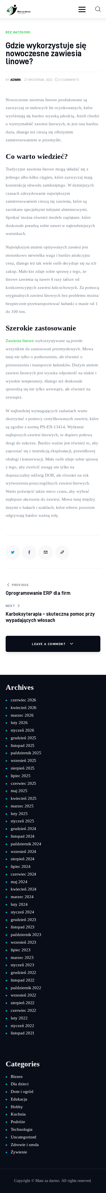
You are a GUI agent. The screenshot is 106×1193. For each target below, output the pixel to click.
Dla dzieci (20, 1084)
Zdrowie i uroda (25, 1144)
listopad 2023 (22, 927)
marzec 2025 (22, 806)
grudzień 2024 (23, 828)
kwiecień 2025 (23, 798)
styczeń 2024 (22, 912)
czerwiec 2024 (23, 874)
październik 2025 (26, 753)
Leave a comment (49, 644)
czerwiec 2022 (23, 1010)
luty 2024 (19, 904)
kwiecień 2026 (23, 707)
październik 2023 (26, 934)
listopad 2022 (22, 980)
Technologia (22, 1129)
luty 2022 (19, 1018)
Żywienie (19, 1152)
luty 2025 (19, 813)
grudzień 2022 (23, 972)
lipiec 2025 (21, 775)
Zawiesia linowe (20, 340)
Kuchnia (18, 1114)
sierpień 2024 (22, 859)
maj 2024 (19, 881)
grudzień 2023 (23, 919)
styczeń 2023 (22, 965)
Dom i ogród (22, 1091)
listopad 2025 (22, 745)
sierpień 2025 (22, 768)
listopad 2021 (22, 1033)
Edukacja (19, 1099)
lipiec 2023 (21, 950)
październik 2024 (26, 844)
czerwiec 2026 (23, 700)
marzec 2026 (22, 715)
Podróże (18, 1121)
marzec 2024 (22, 896)
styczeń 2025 (22, 821)
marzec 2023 (22, 957)
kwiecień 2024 (23, 889)
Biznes (17, 1076)
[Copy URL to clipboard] (62, 552)
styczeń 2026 (22, 730)
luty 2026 (19, 722)
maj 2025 (19, 790)
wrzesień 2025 (23, 760)
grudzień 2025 (23, 738)
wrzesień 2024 (23, 851)
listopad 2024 (22, 836)
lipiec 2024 (21, 866)
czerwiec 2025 (23, 783)
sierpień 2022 (22, 1002)
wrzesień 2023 (23, 942)
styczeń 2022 (22, 1025)
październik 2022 (26, 987)
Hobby (17, 1107)
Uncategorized (23, 1137)
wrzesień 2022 (23, 995)
